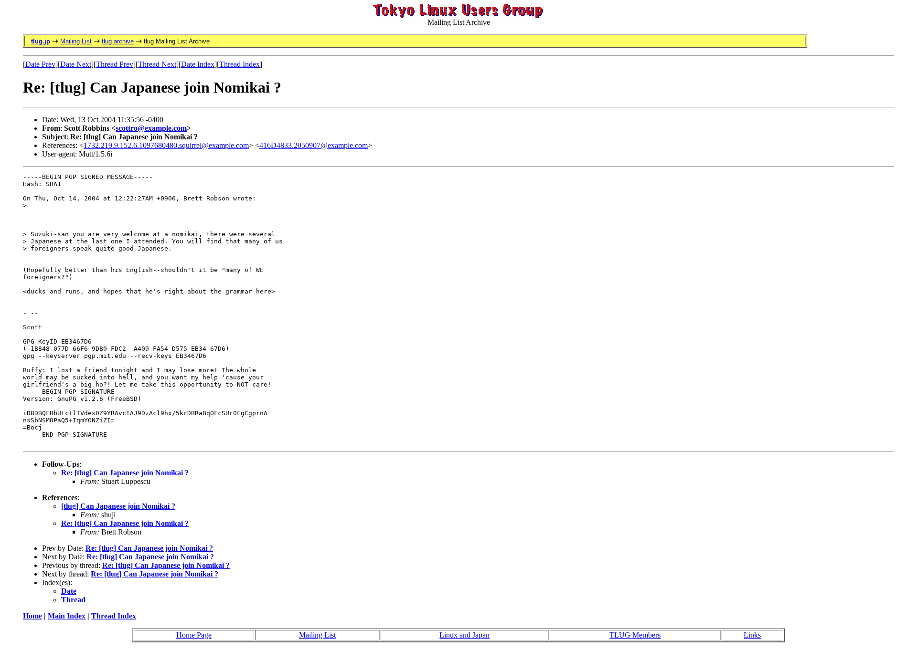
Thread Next (157, 64)
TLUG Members (635, 635)
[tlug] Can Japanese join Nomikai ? (118, 506)
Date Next (75, 64)
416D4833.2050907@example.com (313, 145)
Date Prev (40, 64)
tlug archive (118, 41)
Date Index (197, 64)
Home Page (194, 635)
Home (32, 616)
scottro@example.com (151, 128)
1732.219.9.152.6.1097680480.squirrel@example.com (166, 145)
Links (752, 635)
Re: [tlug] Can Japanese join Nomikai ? (125, 473)
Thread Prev (114, 64)
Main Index (66, 616)
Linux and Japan (464, 635)
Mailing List (76, 41)
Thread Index (239, 64)
